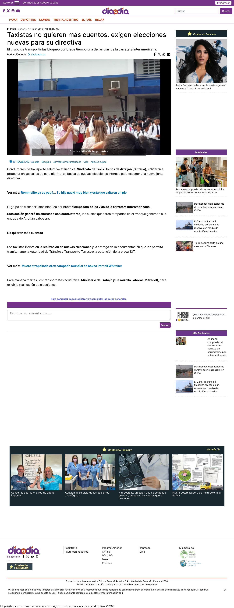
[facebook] (23, 556)
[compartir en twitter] (159, 54)
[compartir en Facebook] (155, 54)
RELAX (99, 19)
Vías (86, 161)
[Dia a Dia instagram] (13, 11)
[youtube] (32, 556)
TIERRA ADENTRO (65, 19)
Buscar (226, 11)
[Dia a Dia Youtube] (18, 11)
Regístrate (71, 547)
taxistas (35, 161)
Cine (142, 551)
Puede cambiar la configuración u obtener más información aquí (90, 592)
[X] (27, 556)
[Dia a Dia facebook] (4, 11)
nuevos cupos (98, 161)
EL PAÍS (87, 19)
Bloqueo (46, 161)
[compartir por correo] (168, 54)
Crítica (106, 551)
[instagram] (37, 556)
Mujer (105, 559)
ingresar (225, 2)
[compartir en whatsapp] (164, 54)
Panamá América (112, 547)
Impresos (144, 547)
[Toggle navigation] (17, 3)
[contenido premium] (19, 566)
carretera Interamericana (67, 161)
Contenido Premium (204, 34)
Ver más (212, 449)
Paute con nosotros (76, 551)
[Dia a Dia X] (9, 11)
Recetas (107, 563)
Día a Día (107, 555)
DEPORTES (28, 19)
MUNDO (44, 19)
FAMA (13, 19)
